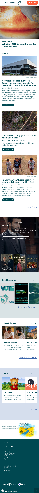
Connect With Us (9, 453)
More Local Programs (27, 307)
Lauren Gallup (6, 88)
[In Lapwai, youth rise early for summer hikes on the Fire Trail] (19, 165)
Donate (33, 3)
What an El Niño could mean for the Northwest (19, 45)
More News (31, 207)
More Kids (32, 410)
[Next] (37, 280)
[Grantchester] (7, 263)
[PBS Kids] (13, 383)
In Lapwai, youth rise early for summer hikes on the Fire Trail (18, 181)
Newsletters (7, 470)
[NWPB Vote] (7, 293)
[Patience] (20, 263)
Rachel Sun (5, 185)
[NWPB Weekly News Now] (21, 293)
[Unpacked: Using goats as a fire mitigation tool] (19, 121)
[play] (3, 491)
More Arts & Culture (28, 357)
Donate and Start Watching (16, 238)
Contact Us (7, 469)
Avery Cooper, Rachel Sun (10, 140)
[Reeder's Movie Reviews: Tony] (13, 332)
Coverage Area (8, 454)
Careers (6, 457)
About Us (7, 451)
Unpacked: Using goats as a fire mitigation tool (19, 136)
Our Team (7, 456)
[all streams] (36, 490)
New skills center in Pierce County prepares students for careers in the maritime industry (19, 83)
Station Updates (9, 472)
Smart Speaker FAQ (10, 466)
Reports (6, 459)
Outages (6, 467)
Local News (7, 41)
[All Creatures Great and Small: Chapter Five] (32, 263)
